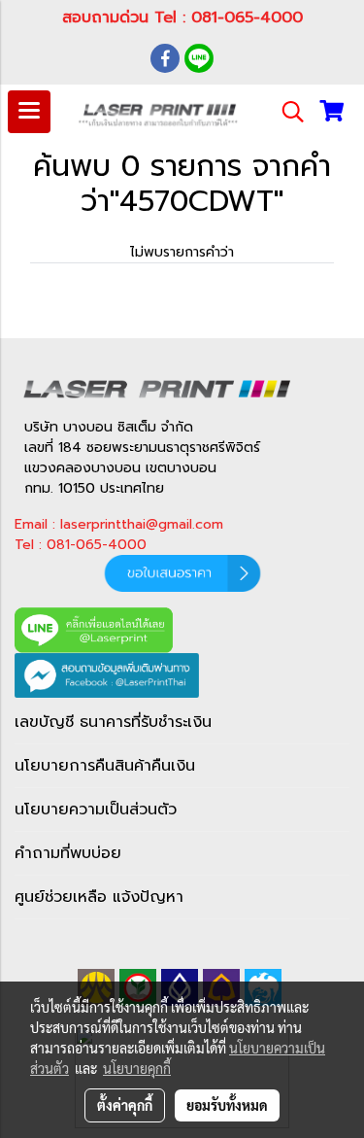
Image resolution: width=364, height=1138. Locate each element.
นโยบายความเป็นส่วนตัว (96, 809)
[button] (286, 111)
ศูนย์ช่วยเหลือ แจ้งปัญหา (99, 897)
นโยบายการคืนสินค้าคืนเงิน (105, 765)
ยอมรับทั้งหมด (227, 1105)
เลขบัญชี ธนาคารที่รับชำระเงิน (113, 722)
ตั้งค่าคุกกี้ (124, 1105)
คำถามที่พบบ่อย (68, 853)
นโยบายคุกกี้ (137, 1068)
